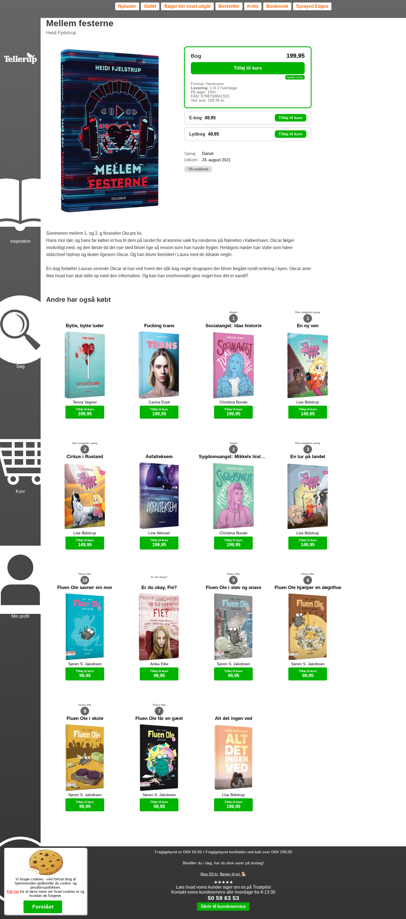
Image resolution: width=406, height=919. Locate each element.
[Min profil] (20, 557)
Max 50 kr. (210, 874)
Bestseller (228, 6)
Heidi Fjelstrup (61, 32)
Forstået (42, 907)
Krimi (252, 6)
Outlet (150, 6)
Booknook (277, 6)
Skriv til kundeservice (223, 906)
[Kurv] (20, 432)
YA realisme (198, 169)
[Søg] (20, 307)
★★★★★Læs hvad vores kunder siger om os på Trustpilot (223, 884)
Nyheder (127, 6)
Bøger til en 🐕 (233, 874)
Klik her (13, 891)
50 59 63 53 (223, 898)
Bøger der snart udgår (187, 6)
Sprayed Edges (312, 6)
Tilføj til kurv (248, 68)
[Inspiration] (20, 182)
